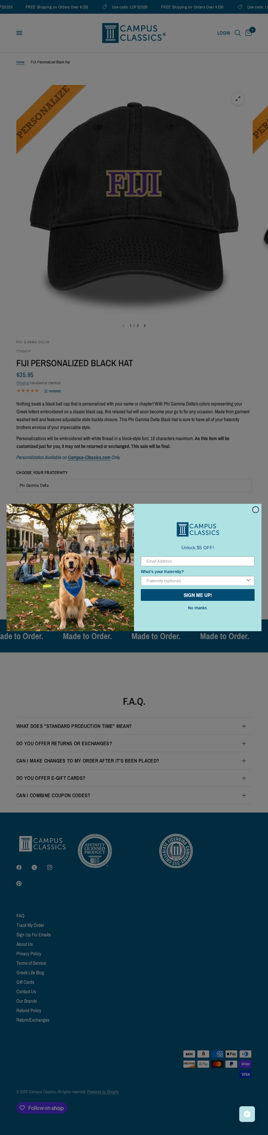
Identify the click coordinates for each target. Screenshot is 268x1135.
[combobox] (195, 580)
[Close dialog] (255, 509)
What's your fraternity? (162, 571)
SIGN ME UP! (198, 595)
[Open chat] (247, 1114)
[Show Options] (248, 580)
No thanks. (198, 608)
